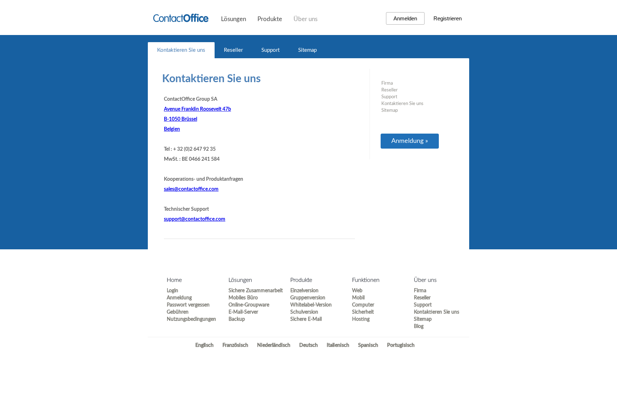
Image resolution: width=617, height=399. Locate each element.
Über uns (305, 19)
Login (172, 290)
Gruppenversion (307, 297)
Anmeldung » (409, 141)
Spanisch (368, 345)
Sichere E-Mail (306, 319)
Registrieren (447, 18)
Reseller (233, 50)
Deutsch (308, 345)
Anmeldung (179, 297)
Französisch (235, 345)
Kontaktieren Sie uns (181, 50)
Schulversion (304, 312)
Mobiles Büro (243, 297)
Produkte (269, 19)
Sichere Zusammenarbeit (253, 290)
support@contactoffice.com (194, 219)
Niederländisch (273, 345)
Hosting (361, 319)
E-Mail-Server (243, 312)
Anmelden (405, 18)
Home (174, 280)
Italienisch (338, 345)
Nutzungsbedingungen (191, 319)
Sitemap (307, 50)
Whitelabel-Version (311, 305)
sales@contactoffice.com (191, 189)
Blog (418, 326)
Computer (363, 305)
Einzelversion (304, 290)
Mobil (358, 297)
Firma (387, 83)
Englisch (204, 345)
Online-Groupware (249, 305)
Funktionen (366, 280)
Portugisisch (401, 345)
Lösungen (233, 19)
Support (270, 50)
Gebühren (178, 312)
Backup (237, 319)
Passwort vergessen (188, 305)
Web (357, 290)
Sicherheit (363, 312)
